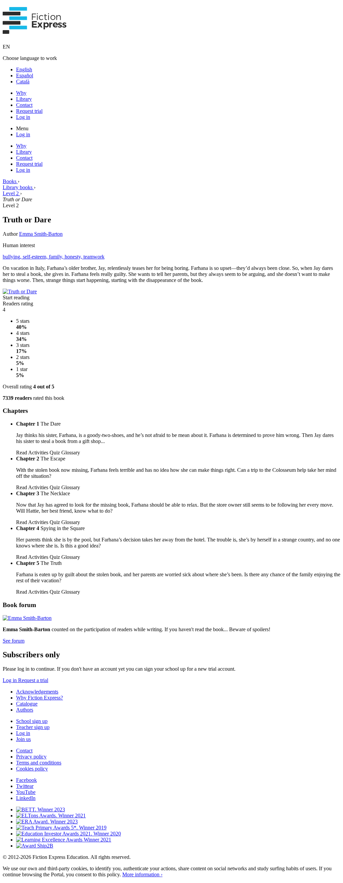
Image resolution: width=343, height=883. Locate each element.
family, (57, 257)
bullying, (13, 257)
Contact (24, 105)
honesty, (74, 257)
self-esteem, (36, 257)
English (24, 69)
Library (24, 99)
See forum (13, 641)
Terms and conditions (38, 762)
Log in (23, 117)
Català (22, 81)
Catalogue (27, 704)
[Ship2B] (34, 846)
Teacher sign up (33, 727)
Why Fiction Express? (39, 698)
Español (24, 75)
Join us (23, 739)
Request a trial (33, 680)
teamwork (94, 257)
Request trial (29, 111)
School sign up (32, 721)
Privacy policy (31, 756)
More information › (142, 874)
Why (21, 93)
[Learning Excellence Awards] (63, 839)
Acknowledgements (37, 691)
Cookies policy (32, 768)
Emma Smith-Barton (41, 234)
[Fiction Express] (35, 30)
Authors (24, 710)
